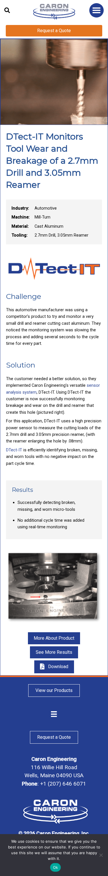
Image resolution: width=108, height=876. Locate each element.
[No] (101, 855)
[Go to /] (54, 11)
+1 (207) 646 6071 (63, 783)
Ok (55, 867)
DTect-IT (14, 449)
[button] (96, 10)
